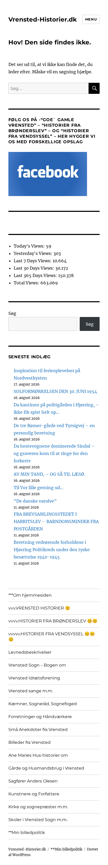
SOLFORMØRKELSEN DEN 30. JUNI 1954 (55, 391)
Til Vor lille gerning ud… (38, 487)
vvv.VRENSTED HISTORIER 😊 (39, 608)
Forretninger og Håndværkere (40, 716)
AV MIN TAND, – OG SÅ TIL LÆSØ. (49, 474)
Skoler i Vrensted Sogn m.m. (37, 819)
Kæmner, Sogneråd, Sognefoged (42, 703)
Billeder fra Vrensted (29, 742)
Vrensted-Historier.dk (42, 19)
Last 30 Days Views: (34, 268)
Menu (91, 19)
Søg (12, 313)
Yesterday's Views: (33, 253)
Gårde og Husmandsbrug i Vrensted (46, 768)
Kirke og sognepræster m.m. (38, 806)
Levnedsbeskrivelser (29, 652)
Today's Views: (30, 246)
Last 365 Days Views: (36, 275)
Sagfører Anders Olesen (33, 781)
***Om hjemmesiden (30, 595)
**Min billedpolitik (26, 832)
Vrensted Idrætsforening (34, 677)
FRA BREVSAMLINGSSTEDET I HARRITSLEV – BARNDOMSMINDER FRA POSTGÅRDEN (56, 521)
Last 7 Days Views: (33, 260)
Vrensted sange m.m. (30, 690)
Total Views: (27, 282)
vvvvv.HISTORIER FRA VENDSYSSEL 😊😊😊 (51, 636)
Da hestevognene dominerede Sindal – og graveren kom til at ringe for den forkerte (54, 453)
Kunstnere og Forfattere (33, 793)
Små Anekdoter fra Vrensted (38, 729)
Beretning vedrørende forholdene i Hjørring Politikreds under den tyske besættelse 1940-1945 (52, 550)
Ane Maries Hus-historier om (38, 755)
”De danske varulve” (35, 501)
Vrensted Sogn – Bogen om (37, 665)
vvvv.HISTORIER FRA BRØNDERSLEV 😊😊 (53, 620)
